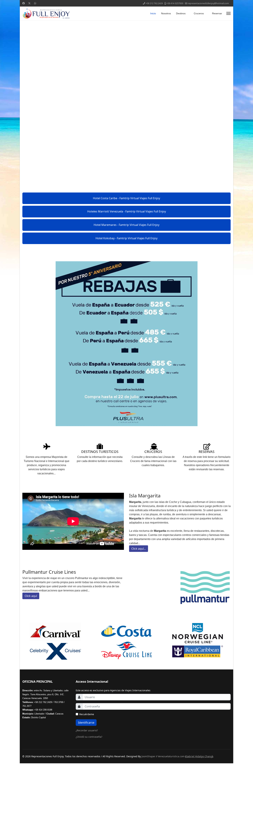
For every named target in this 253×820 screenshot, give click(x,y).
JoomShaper (148, 756)
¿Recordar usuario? (87, 730)
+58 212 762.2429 (154, 3)
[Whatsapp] (35, 3)
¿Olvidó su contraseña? (89, 736)
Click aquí (31, 596)
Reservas (206, 451)
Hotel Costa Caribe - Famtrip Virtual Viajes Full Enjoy (126, 198)
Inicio (153, 13)
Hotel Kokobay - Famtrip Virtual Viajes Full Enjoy (126, 238)
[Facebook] (23, 3)
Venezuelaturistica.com (171, 756)
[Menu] (228, 13)
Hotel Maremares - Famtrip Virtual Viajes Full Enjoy (126, 225)
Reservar (217, 13)
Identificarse (86, 722)
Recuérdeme (86, 714)
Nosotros (166, 13)
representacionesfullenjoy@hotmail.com (208, 3)
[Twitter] (29, 3)
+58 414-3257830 (174, 3)
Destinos (181, 13)
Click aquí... (138, 549)
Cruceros (199, 13)
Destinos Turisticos (99, 451)
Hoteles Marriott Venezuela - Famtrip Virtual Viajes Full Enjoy (126, 211)
